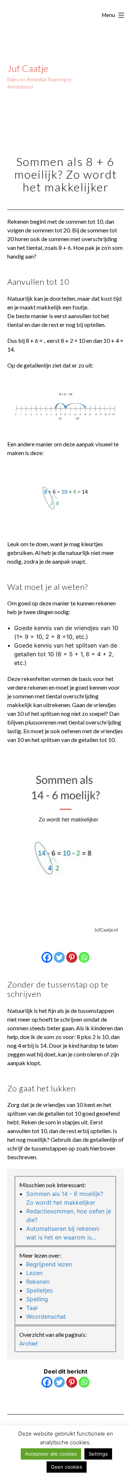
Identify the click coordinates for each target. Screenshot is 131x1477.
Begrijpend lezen (49, 1264)
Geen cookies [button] (66, 1467)
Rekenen (37, 1281)
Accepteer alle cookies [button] (51, 1454)
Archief (28, 1343)
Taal (31, 1307)
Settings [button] (98, 1454)
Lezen (34, 1273)
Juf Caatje (27, 68)
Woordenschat (46, 1316)
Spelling (37, 1299)
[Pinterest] (71, 957)
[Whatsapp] (84, 957)
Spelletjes (39, 1290)
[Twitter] (59, 957)
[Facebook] (46, 957)
